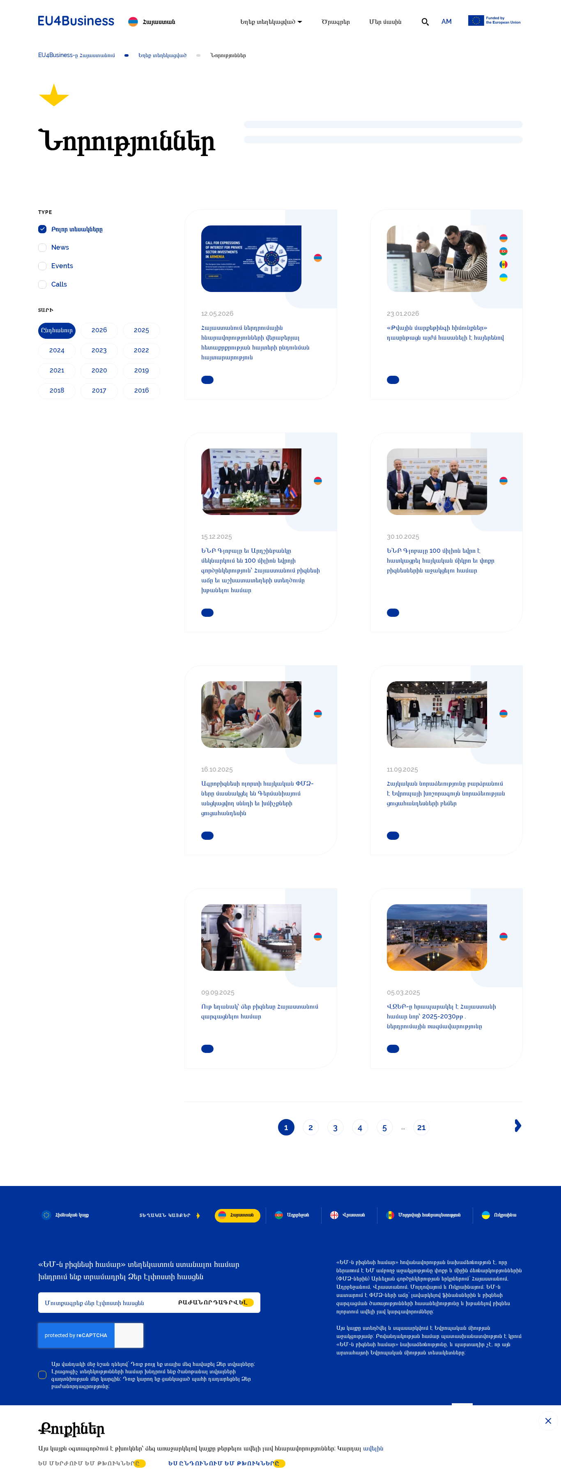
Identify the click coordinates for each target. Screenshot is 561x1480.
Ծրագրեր (336, 21)
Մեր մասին (385, 21)
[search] (425, 22)
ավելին (373, 1448)
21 (421, 1127)
